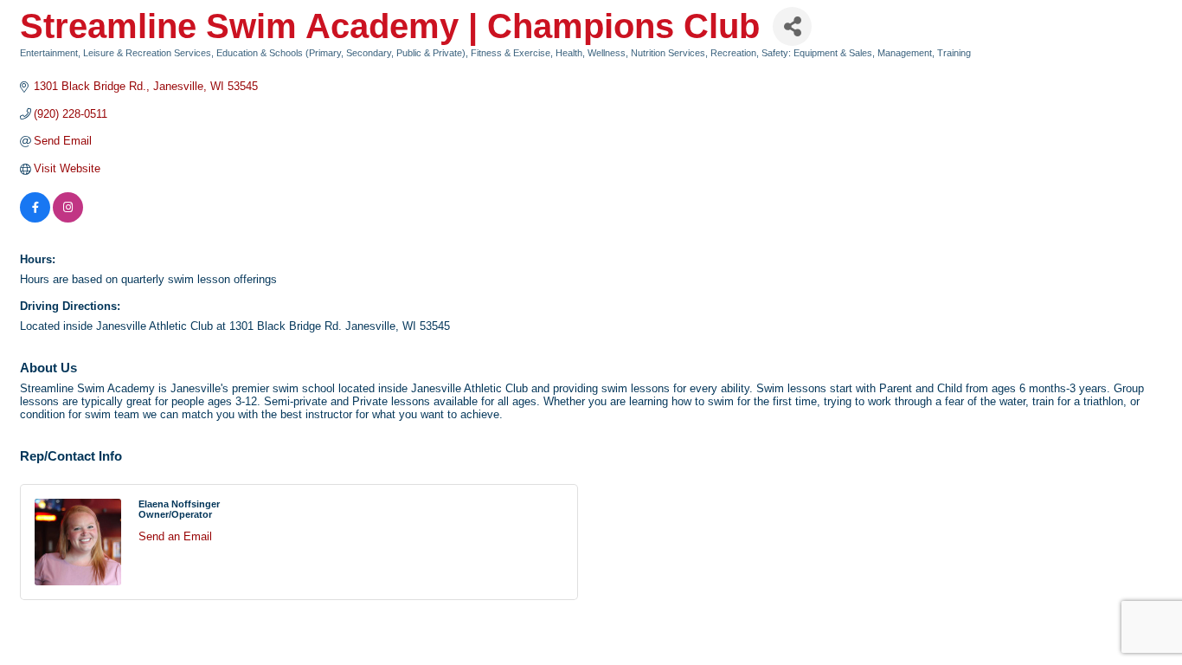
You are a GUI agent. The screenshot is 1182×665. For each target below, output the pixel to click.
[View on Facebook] (35, 218)
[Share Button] (792, 26)
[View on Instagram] (68, 218)
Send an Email (175, 536)
